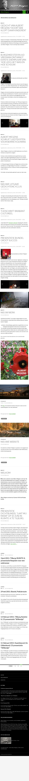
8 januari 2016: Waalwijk (6, 709)
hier (4, 405)
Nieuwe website (10, 441)
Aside (3, 555)
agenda (2, 553)
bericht (2, 23)
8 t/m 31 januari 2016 (5, 703)
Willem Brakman (4, 677)
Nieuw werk (8, 312)
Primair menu (27, 12)
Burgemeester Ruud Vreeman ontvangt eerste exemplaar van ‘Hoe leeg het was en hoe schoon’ (13, 59)
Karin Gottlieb (12, 413)
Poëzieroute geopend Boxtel (7, 688)
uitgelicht (3, 401)
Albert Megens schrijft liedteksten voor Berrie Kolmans (13, 139)
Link (3, 402)
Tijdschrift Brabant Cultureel (13, 212)
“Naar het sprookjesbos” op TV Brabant (9, 695)
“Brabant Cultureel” (13, 222)
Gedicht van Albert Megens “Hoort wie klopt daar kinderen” (13, 28)
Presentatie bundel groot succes (12, 239)
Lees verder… (9, 693)
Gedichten (3, 679)
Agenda (2, 674)
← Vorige (10, 666)
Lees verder (14, 543)
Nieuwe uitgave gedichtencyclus (11, 185)
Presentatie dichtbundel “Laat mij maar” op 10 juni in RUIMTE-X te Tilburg (14, 515)
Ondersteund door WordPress (6, 754)
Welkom (5, 472)
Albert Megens (5, 12)
